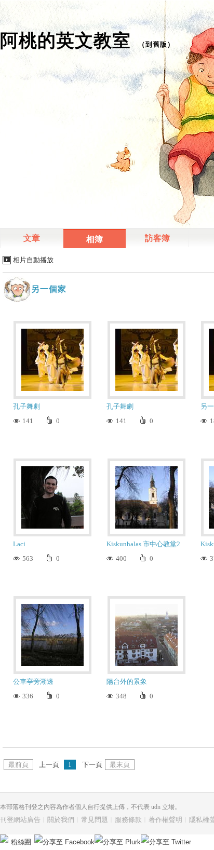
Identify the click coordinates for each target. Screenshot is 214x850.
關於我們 (60, 820)
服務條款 (128, 820)
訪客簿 (157, 238)
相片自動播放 (33, 260)
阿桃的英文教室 (65, 40)
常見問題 (94, 820)
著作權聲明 (165, 820)
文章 (31, 238)
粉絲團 (21, 842)
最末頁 (120, 764)
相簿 (94, 239)
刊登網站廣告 (20, 820)
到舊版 (156, 44)
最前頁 (18, 764)
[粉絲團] (4, 838)
